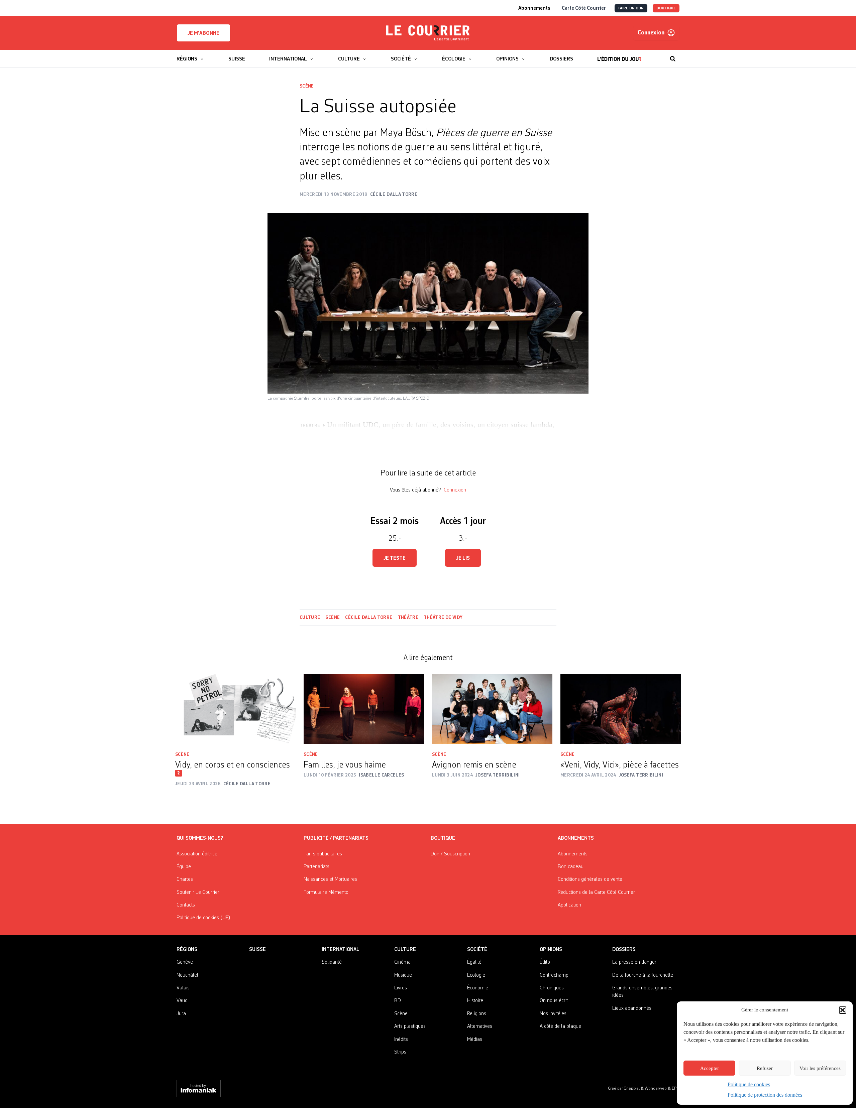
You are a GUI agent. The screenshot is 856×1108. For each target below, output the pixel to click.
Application (569, 905)
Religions (476, 1013)
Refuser (765, 1068)
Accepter (709, 1068)
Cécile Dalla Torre (368, 617)
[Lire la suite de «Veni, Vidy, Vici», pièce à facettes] (620, 709)
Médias (474, 1039)
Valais (183, 988)
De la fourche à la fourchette (642, 975)
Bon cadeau (570, 866)
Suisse (257, 949)
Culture (310, 617)
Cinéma (402, 962)
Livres (400, 988)
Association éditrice (197, 854)
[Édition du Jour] (619, 55)
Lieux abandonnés (631, 1008)
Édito (545, 962)
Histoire (475, 1000)
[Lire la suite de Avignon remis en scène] (492, 709)
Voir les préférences (820, 1068)
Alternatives (479, 1026)
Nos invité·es (553, 1013)
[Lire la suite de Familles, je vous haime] (364, 709)
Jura (181, 1013)
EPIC (675, 1088)
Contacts (186, 905)
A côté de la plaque (560, 1026)
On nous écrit (554, 1000)
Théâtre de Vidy (443, 617)
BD (397, 1000)
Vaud (182, 1000)
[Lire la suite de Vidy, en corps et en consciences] (235, 709)
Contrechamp (554, 975)
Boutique (443, 838)
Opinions (551, 949)
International (340, 949)
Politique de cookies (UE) (203, 918)
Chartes (185, 879)
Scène (307, 86)
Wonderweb (656, 1088)
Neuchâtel (187, 975)
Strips (400, 1052)
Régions (187, 949)
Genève (185, 962)
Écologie (476, 975)
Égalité (474, 962)
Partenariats (316, 866)
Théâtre (408, 617)
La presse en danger (634, 962)
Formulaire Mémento (326, 892)
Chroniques (552, 988)
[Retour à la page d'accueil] (428, 33)
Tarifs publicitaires (323, 854)
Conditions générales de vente (590, 879)
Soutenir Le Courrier (198, 892)
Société (477, 949)
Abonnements (572, 854)
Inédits (401, 1039)
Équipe (184, 866)
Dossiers (624, 949)
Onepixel (632, 1088)
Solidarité (332, 962)
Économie (477, 988)
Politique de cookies (749, 1084)
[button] (842, 1010)
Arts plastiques (410, 1026)
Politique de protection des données (765, 1095)
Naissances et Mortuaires (330, 879)
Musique (403, 975)
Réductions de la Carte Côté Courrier (596, 892)
